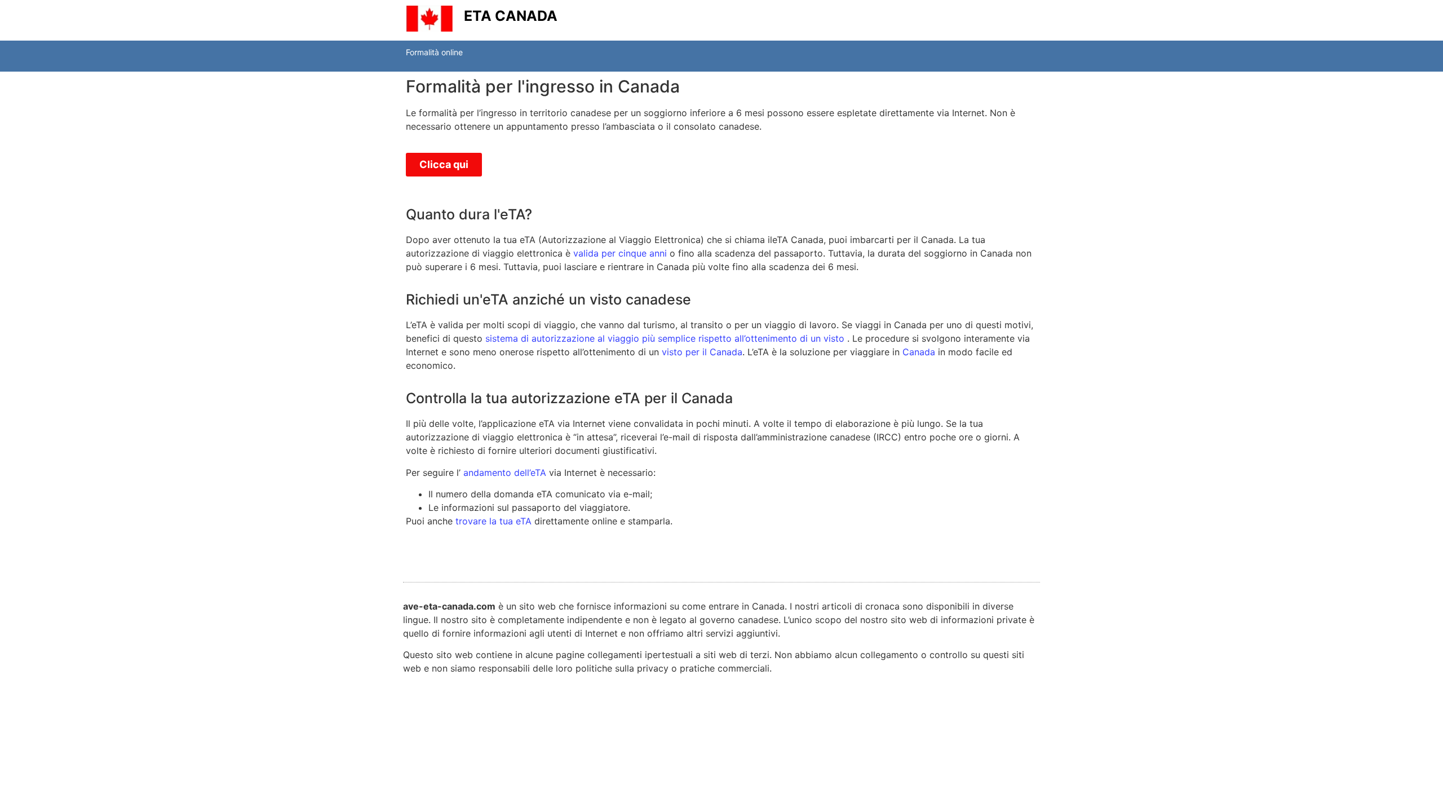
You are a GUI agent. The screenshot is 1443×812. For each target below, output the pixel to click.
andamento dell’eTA (504, 472)
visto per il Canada (702, 352)
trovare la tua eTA (493, 521)
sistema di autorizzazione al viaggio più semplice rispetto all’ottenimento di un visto (664, 338)
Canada (918, 352)
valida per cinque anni (620, 253)
